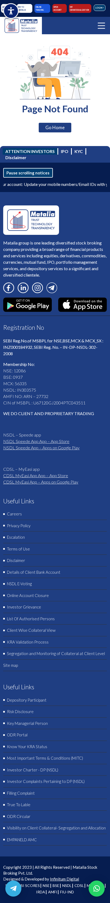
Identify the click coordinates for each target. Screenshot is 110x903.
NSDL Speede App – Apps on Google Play (41, 447)
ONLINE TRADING (40, 8)
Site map (10, 665)
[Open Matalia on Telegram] (51, 287)
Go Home (55, 127)
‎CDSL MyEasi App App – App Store (35, 475)
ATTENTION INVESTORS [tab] (30, 151)
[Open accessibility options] (11, 11)
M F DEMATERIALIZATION (79, 8)
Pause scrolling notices (27, 172)
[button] (97, 889)
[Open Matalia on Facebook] (8, 287)
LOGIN (98, 7)
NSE (46, 885)
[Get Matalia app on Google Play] (27, 304)
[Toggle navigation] (101, 25)
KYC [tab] (78, 151)
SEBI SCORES (28, 885)
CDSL (79, 885)
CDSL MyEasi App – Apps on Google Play (40, 481)
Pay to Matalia (22, 8)
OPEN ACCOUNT (57, 8)
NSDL (67, 885)
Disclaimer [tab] (15, 157)
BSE (56, 885)
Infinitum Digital (64, 879)
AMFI (52, 892)
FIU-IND (67, 892)
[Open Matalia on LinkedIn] (23, 287)
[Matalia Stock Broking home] (21, 25)
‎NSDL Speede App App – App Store (36, 441)
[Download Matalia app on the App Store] (82, 304)
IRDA (40, 892)
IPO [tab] (64, 151)
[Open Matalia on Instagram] (37, 287)
